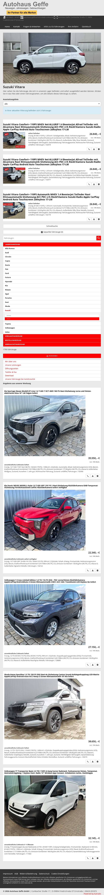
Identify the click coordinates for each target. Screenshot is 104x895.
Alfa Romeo (10, 248)
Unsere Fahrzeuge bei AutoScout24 (20, 379)
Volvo (7, 332)
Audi (7, 253)
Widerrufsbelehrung (28, 873)
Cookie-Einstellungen (60, 873)
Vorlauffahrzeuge (13, 336)
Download (9, 375)
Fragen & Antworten (31, 26)
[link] (89, 149)
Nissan (8, 290)
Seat (7, 302)
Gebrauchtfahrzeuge (15, 344)
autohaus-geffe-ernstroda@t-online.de (38, 17)
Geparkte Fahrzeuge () (53, 232)
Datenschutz (44, 873)
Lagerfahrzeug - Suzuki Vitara (52, 135)
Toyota (8, 324)
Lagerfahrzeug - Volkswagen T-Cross (52, 622)
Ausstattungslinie (10, 99)
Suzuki (8, 310)
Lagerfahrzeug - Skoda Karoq (52, 718)
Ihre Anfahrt (73, 26)
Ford (7, 273)
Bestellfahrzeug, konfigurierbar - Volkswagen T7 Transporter (52, 814)
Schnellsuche (52, 226)
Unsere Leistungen (13, 365)
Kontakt (16, 26)
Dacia (7, 265)
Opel (7, 294)
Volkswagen (10, 328)
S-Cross (9, 315)
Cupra (7, 261)
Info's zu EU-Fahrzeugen (54, 26)
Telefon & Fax (10, 372)
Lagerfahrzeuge (12, 244)
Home (7, 26)
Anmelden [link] (53, 356)
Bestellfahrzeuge (13, 340)
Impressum (8, 873)
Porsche (8, 298)
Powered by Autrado (92, 893)
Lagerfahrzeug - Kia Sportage (52, 433)
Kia (6, 286)
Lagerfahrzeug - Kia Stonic (52, 527)
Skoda (7, 306)
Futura (8, 277)
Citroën (8, 257)
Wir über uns (10, 361)
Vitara (8, 318)
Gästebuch (86, 26)
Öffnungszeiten (11, 368)
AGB (16, 873)
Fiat (6, 269)
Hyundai (8, 281)
